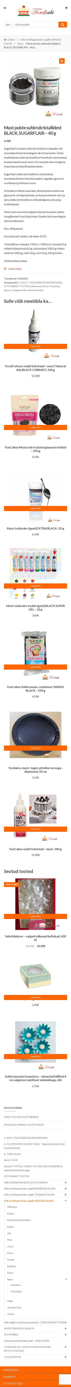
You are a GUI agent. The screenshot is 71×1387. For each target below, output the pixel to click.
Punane (10, 1259)
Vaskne (10, 1314)
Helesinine (16, 1285)
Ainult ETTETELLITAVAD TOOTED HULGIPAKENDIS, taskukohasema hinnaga (33, 1168)
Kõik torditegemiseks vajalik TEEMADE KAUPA (29, 1194)
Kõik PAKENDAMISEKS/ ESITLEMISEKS (26, 1182)
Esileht (11, 39)
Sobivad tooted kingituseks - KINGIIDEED (26, 1340)
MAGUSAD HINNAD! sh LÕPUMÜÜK (24, 1124)
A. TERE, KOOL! (13, 1154)
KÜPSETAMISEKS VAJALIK (19, 1328)
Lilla (9, 1233)
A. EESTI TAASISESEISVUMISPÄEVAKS (40, 282)
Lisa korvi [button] (35, 346)
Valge (10, 1301)
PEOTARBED (11, 1334)
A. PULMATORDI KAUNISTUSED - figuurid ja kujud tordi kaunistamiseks (34, 1145)
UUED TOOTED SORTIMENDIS (21, 1116)
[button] (62, 61)
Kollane (10, 1213)
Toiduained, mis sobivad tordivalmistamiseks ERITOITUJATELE (27, 1348)
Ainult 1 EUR (11, 1160)
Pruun (10, 1253)
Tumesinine (16, 1291)
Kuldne (10, 1227)
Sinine (10, 1279)
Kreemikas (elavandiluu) (19, 1220)
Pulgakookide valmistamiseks (28, 290)
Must (20, 43)
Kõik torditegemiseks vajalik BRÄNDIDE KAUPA (29, 1188)
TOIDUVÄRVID (12, 1356)
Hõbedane (12, 1207)
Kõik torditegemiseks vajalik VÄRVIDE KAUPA (29, 1200)
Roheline (11, 1266)
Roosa (10, 1273)
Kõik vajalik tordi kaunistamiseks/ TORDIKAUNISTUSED (34, 1322)
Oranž (10, 1246)
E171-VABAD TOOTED (16, 286)
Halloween (36, 286)
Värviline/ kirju (14, 1307)
